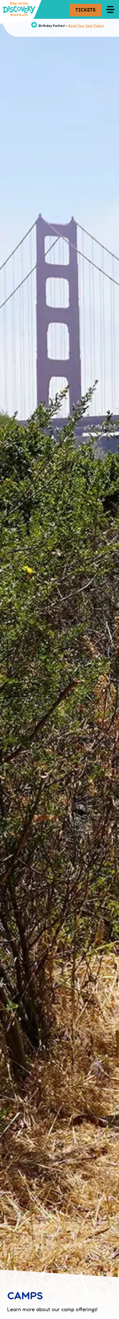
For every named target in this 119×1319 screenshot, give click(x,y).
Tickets (85, 10)
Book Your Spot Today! (86, 26)
